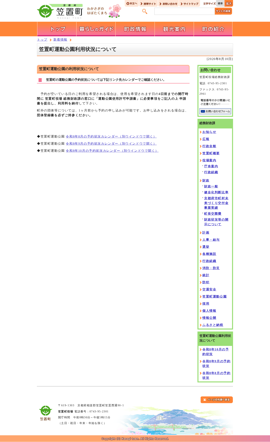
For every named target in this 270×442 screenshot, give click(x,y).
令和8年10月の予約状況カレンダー (112, 150)
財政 (205, 180)
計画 (205, 232)
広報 (205, 139)
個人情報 (209, 310)
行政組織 (211, 172)
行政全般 (209, 146)
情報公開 (209, 317)
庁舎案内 (211, 166)
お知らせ (209, 132)
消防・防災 (211, 268)
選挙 (205, 246)
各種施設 (209, 254)
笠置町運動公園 (214, 296)
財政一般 (211, 186)
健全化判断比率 (216, 192)
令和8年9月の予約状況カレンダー (111, 143)
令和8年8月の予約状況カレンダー (111, 136)
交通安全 (209, 289)
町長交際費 (213, 213)
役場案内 (209, 160)
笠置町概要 (211, 153)
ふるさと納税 (212, 325)
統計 (205, 275)
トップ (42, 39)
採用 (205, 303)
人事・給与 (211, 239)
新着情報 (60, 39)
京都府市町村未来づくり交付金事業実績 (216, 203)
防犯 (205, 282)
